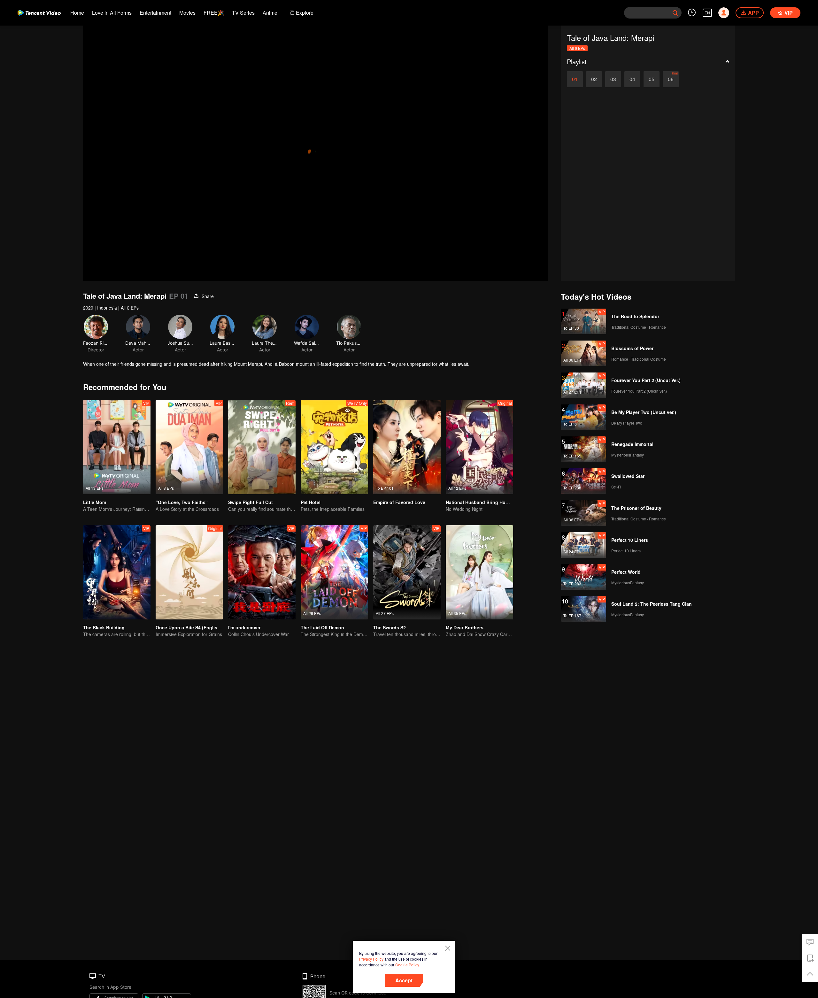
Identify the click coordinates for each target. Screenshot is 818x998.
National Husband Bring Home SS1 (483, 502)
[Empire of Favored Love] (407, 447)
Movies (187, 12)
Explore (304, 12)
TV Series (243, 12)
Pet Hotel (310, 502)
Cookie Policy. (407, 964)
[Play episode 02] (594, 79)
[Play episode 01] (575, 79)
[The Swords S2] (407, 572)
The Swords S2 (389, 627)
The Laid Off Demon (322, 627)
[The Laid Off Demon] (334, 572)
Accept (404, 980)
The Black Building (104, 627)
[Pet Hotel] (334, 447)
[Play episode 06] (671, 79)
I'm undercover (244, 627)
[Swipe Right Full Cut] (262, 447)
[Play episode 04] (632, 79)
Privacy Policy (371, 959)
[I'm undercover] (262, 572)
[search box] (675, 13)
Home (77, 12)
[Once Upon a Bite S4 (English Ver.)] (189, 572)
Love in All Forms (112, 12)
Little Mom (94, 502)
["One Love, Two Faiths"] (189, 447)
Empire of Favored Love (399, 502)
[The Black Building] (116, 572)
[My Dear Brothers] (479, 572)
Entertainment (155, 12)
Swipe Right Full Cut (250, 502)
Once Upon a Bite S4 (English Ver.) (193, 627)
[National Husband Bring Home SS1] (479, 447)
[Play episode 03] (613, 79)
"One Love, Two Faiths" (182, 502)
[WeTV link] (39, 13)
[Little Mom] (116, 447)
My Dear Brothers (464, 627)
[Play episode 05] (652, 79)
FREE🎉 (214, 12)
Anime (270, 12)
